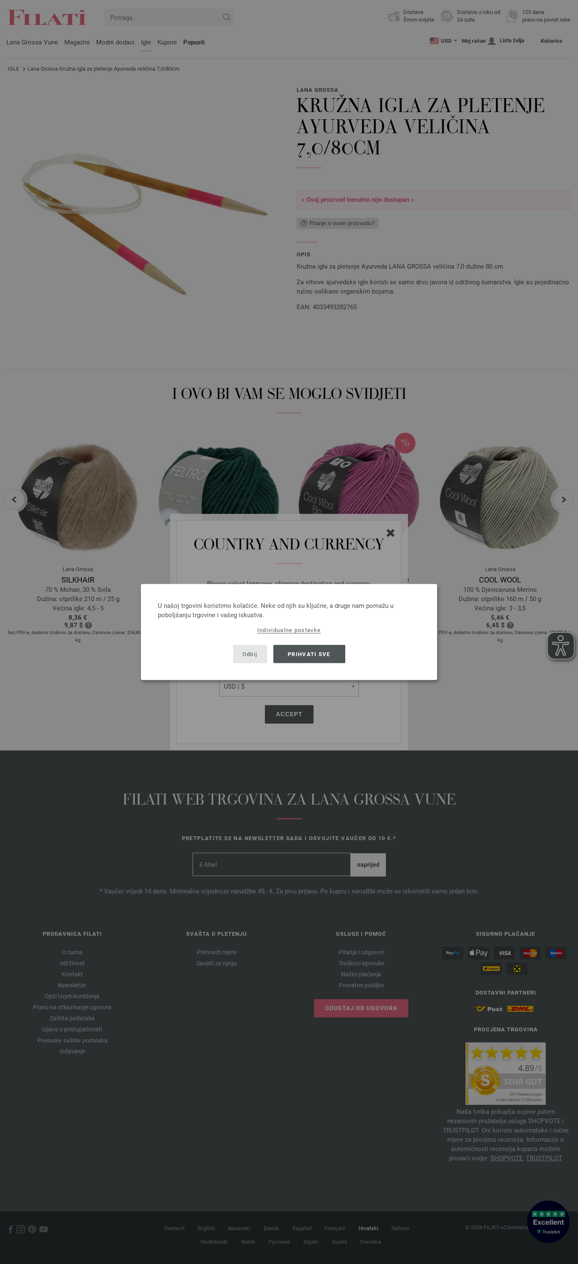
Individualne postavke (289, 630)
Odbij (250, 654)
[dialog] (289, 632)
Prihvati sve (309, 654)
